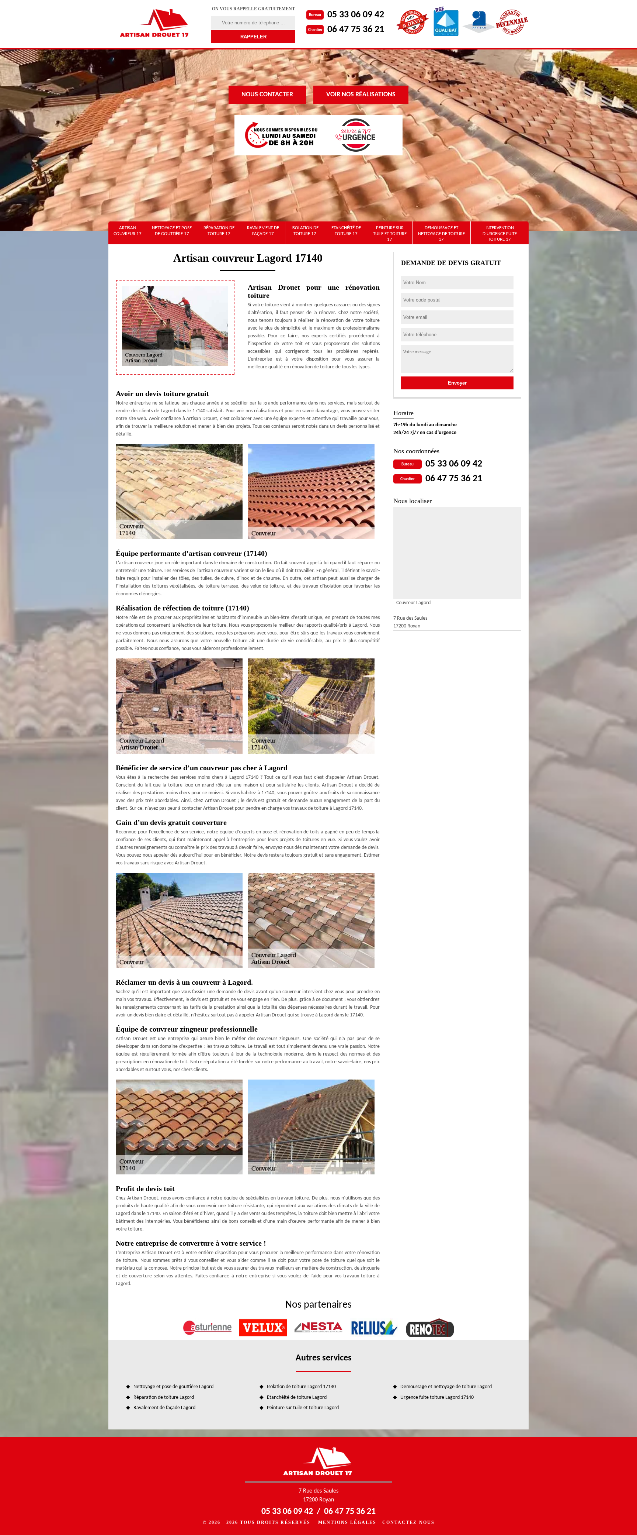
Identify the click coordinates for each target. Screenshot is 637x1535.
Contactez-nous (408, 1522)
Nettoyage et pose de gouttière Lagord (173, 1387)
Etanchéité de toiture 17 (346, 231)
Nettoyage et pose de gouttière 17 (172, 231)
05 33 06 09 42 (355, 15)
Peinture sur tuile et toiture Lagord (303, 1408)
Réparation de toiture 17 (218, 231)
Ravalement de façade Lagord (164, 1408)
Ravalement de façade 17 (263, 231)
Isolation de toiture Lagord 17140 (301, 1387)
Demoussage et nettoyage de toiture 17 (441, 234)
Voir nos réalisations (361, 94)
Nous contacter (267, 94)
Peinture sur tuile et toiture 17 (390, 234)
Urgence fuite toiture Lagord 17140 (437, 1397)
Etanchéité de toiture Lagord (297, 1397)
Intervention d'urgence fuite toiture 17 (500, 234)
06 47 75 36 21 (355, 30)
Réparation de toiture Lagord (163, 1397)
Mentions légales (347, 1522)
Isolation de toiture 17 (305, 231)
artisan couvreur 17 (128, 231)
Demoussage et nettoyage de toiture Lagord (446, 1387)
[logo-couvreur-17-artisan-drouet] (155, 24)
